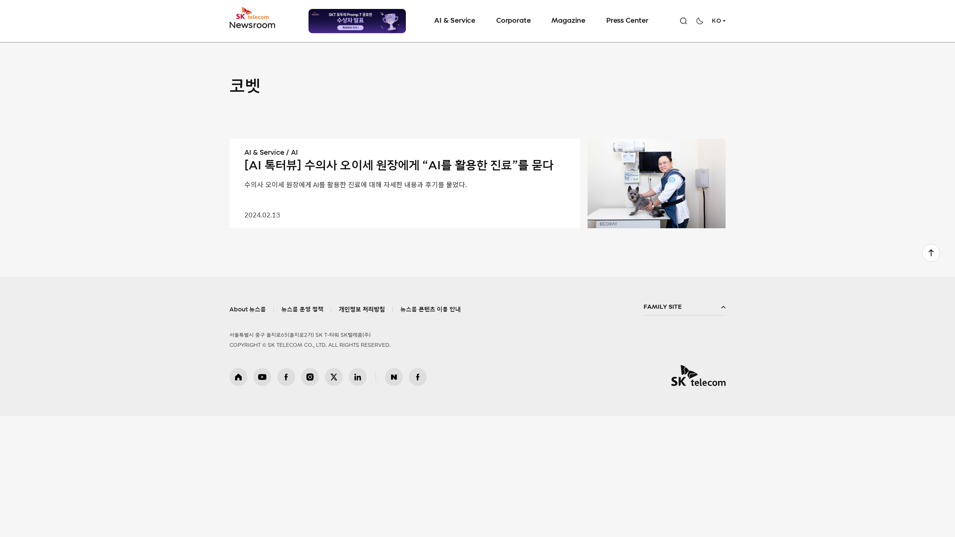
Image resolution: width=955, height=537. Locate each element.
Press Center (627, 21)
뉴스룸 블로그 (394, 377)
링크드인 (358, 377)
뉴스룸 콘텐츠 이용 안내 (430, 310)
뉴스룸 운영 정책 (302, 310)
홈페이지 (238, 377)
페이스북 (286, 377)
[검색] (683, 20)
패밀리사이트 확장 (685, 307)
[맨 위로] (931, 253)
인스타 (310, 377)
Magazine (568, 21)
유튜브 (262, 377)
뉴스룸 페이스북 (418, 377)
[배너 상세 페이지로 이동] (357, 21)
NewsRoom (252, 24)
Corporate (513, 21)
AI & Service (454, 21)
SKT (252, 18)
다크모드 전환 (699, 20)
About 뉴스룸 (247, 310)
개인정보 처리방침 (362, 310)
